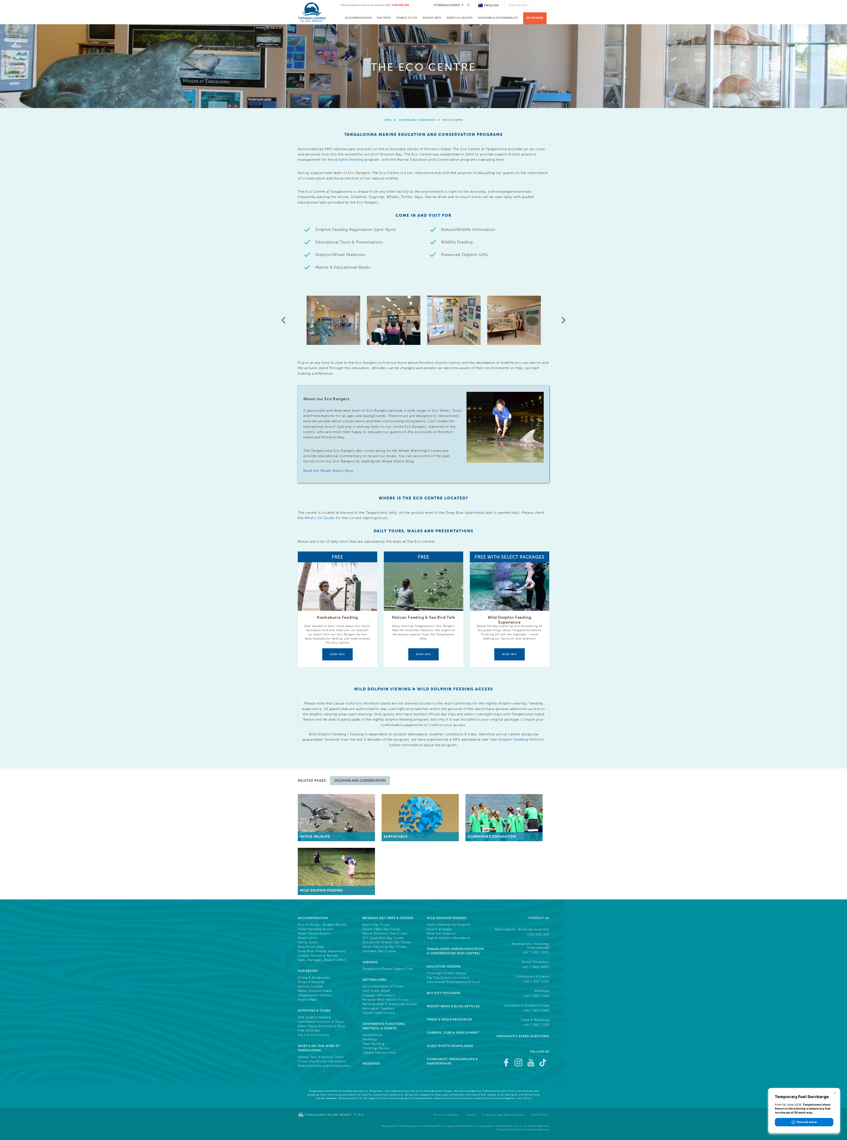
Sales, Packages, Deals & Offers (322, 960)
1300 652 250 (400, 5)
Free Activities (309, 1030)
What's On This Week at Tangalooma (319, 1048)
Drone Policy (539, 1114)
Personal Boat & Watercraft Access (389, 1004)
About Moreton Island (315, 991)
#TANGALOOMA (447, 5)
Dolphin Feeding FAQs (518, 739)
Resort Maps (307, 1000)
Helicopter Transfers (378, 1008)
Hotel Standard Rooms (316, 929)
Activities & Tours (314, 1011)
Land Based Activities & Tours (321, 1022)
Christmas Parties (376, 1048)
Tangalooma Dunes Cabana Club (387, 969)
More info (337, 654)
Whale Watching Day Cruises (384, 947)
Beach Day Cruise (376, 925)
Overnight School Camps (446, 973)
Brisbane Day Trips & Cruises (388, 918)
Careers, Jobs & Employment (453, 1033)
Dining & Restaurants (314, 977)
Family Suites (308, 942)
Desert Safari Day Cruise (381, 929)
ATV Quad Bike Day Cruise (382, 938)
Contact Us (538, 918)
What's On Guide (319, 518)
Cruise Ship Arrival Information (322, 1061)
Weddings (369, 1039)
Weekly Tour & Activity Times (320, 1057)
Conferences (372, 1035)
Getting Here (374, 980)
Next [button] (563, 320)
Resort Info (431, 17)
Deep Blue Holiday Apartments (322, 951)
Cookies (470, 1114)
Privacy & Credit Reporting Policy (503, 1114)
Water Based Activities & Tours (322, 1026)
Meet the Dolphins (441, 933)
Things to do (406, 17)
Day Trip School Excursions (448, 977)
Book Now (535, 17)
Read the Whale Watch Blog (328, 471)
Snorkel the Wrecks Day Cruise (386, 942)
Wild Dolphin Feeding (314, 1017)
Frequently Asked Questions (523, 1036)
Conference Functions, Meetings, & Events (384, 1026)
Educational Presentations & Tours (453, 982)
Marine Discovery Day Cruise (384, 933)
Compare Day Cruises (379, 951)
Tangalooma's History (315, 995)
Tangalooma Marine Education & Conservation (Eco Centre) (455, 951)
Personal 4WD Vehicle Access (385, 1000)
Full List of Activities (313, 1035)
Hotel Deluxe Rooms (314, 933)
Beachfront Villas (311, 947)
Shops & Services (311, 982)
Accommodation (358, 17)
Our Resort (308, 971)
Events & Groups (459, 17)
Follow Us (539, 1052)
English (491, 5)
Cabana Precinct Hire (379, 1052)
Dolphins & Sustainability (498, 17)
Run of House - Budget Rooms (322, 925)
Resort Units (307, 938)
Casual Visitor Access (379, 1013)
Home (387, 120)
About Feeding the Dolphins (448, 925)
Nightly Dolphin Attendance (448, 938)
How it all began (439, 929)
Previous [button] (283, 320)
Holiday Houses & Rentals (318, 955)
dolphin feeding (349, 159)
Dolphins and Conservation (416, 120)
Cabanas (370, 962)
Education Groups (444, 966)
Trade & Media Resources (449, 1019)
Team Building (373, 1044)
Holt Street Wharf (376, 991)
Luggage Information (378, 995)
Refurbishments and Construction (324, 1066)
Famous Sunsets (310, 986)
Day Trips (384, 17)
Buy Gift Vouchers (444, 993)
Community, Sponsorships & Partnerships (452, 1061)
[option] (423, 66)
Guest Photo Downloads (450, 1046)
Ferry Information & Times (382, 986)
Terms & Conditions (446, 1114)
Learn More (524, 1098)
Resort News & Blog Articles (453, 1006)
